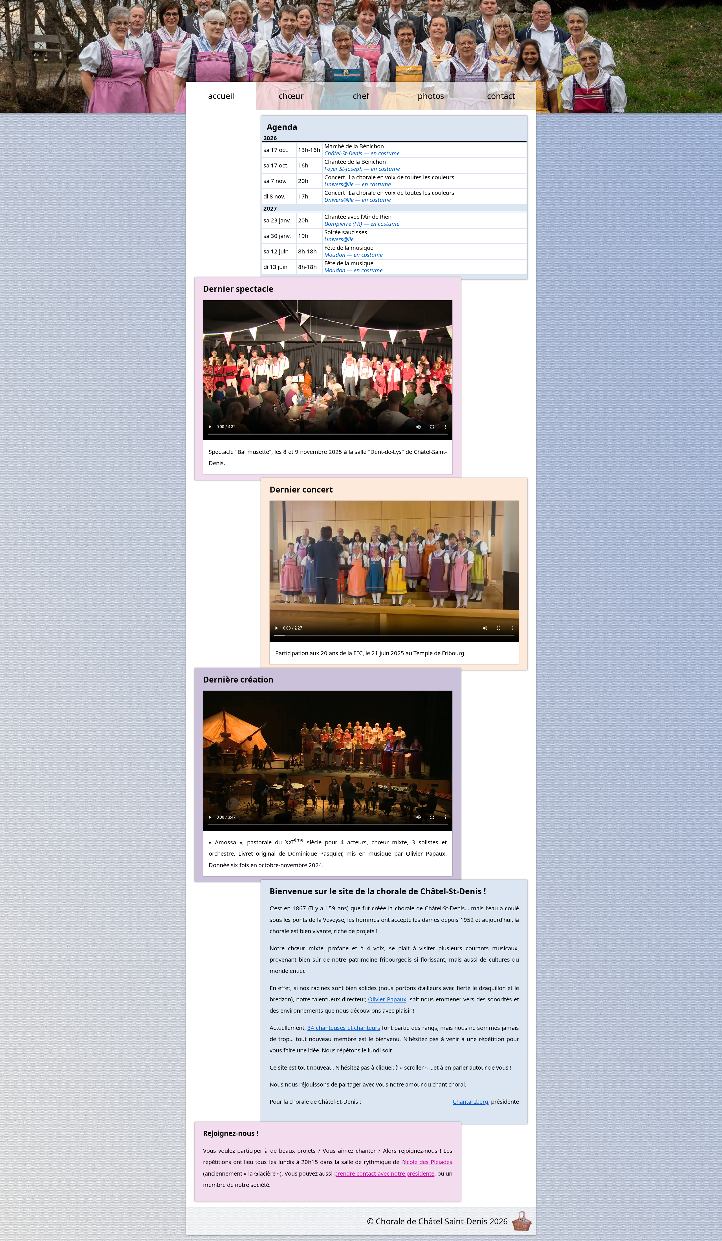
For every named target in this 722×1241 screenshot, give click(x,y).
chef (361, 95)
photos (431, 95)
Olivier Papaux (387, 999)
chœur (291, 95)
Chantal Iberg (470, 1101)
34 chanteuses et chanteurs (343, 1028)
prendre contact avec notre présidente (384, 1173)
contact (501, 95)
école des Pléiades (428, 1162)
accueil (221, 95)
